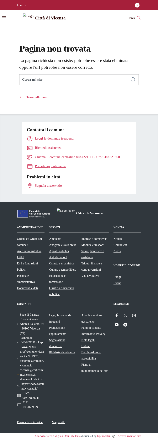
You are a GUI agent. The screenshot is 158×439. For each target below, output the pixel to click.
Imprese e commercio (94, 238)
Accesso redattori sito (129, 436)
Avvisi (117, 251)
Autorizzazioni (58, 257)
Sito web (40, 436)
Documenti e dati (27, 288)
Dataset (85, 346)
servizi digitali (55, 436)
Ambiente (55, 238)
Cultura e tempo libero (62, 269)
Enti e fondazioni (27, 263)
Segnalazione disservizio (57, 343)
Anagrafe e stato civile (62, 245)
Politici (21, 269)
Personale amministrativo (26, 278)
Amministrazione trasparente (91, 318)
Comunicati (120, 245)
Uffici (20, 257)
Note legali (88, 340)
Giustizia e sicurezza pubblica (61, 291)
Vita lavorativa (90, 275)
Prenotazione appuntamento (57, 330)
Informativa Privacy (93, 333)
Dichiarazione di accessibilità (91, 355)
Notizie (117, 238)
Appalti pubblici (59, 251)
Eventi (117, 283)
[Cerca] (133, 80)
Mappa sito (58, 422)
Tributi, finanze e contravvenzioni (91, 266)
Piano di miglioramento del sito (94, 367)
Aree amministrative (29, 251)
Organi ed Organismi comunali (30, 242)
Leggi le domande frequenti (60, 318)
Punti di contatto (91, 327)
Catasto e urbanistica (61, 263)
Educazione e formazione (57, 278)
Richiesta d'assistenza (62, 352)
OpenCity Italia (72, 436)
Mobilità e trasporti (92, 245)
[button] (22, 5)
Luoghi (117, 276)
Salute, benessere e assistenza (92, 254)
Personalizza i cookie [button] (30, 422)
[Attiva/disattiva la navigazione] (4, 17)
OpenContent (104, 436)
